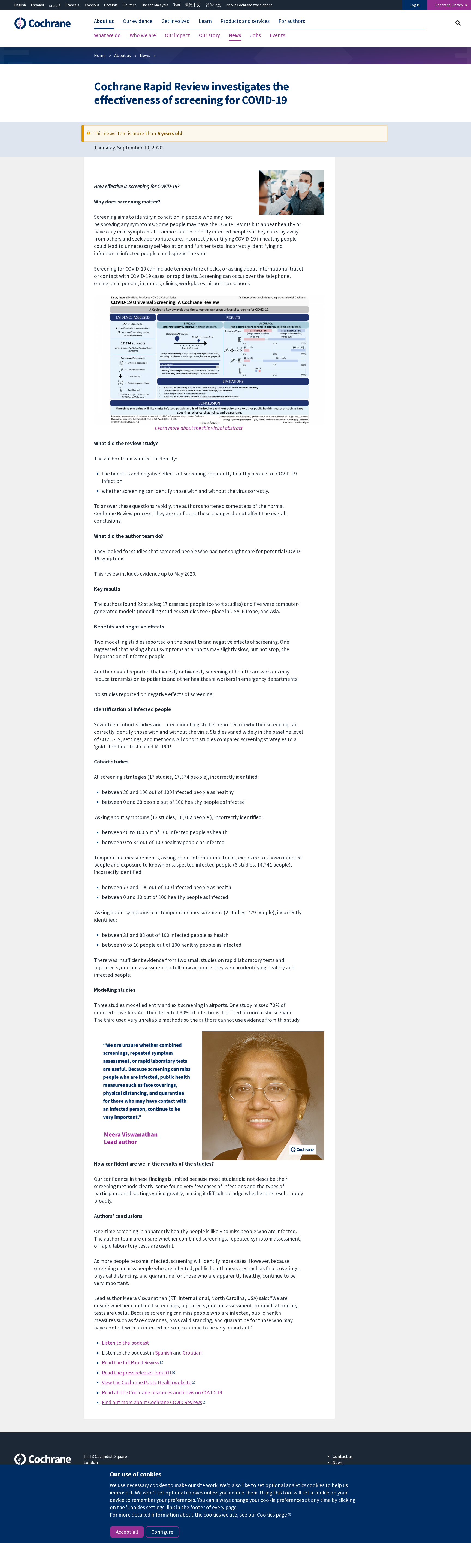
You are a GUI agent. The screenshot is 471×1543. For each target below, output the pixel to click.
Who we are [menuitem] (143, 35)
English (20, 4)
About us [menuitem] (104, 21)
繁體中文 (192, 4)
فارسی (55, 4)
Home (99, 55)
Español (37, 4)
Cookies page (272, 1514)
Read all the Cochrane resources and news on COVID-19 (162, 1392)
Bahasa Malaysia (155, 4)
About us (122, 55)
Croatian (192, 1352)
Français (72, 4)
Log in (415, 4)
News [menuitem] (235, 35)
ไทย (176, 4)
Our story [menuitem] (209, 35)
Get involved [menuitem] (175, 21)
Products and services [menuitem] (245, 21)
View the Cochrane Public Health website (146, 1382)
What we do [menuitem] (107, 35)
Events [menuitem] (277, 35)
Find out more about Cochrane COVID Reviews (152, 1402)
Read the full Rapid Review (130, 1362)
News (145, 55)
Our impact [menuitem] (177, 35)
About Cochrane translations (249, 4)
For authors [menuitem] (292, 21)
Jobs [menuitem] (255, 35)
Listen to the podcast (125, 1343)
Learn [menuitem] (205, 21)
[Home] (45, 23)
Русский (92, 4)
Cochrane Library (449, 4)
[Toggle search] (457, 23)
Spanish (164, 1352)
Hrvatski (111, 4)
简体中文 (213, 4)
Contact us (343, 1456)
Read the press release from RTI (136, 1372)
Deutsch (130, 4)
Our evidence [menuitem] (137, 21)
